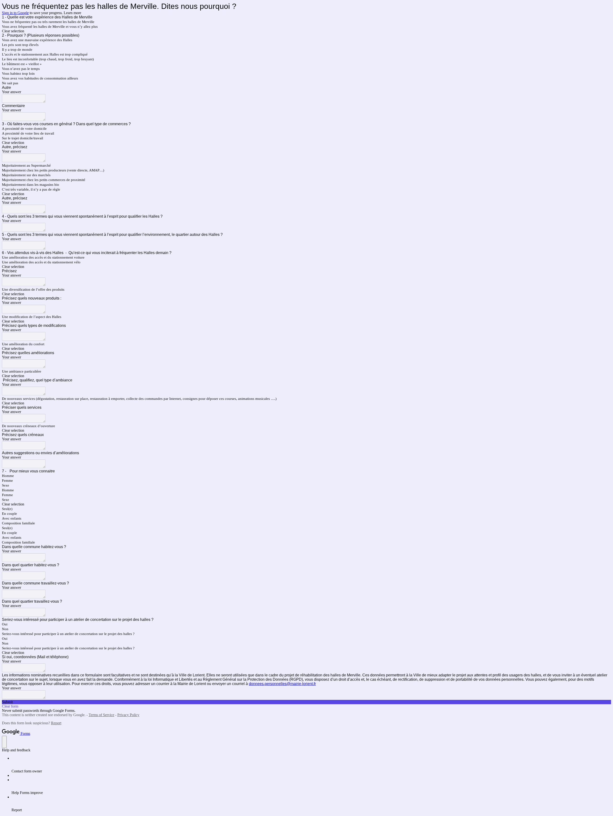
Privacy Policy (128, 715)
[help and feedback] (4, 742)
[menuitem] (311, 764)
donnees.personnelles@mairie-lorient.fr (282, 684)
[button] (306, 31)
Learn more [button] (72, 13)
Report (56, 723)
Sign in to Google (15, 13)
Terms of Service (101, 715)
